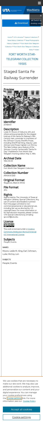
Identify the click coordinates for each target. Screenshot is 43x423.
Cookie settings (14, 398)
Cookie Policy (29, 401)
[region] (21, 399)
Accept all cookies (21, 409)
